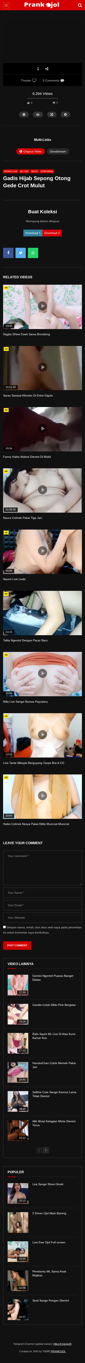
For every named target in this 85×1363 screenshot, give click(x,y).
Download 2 (52, 233)
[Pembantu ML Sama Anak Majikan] (18, 1280)
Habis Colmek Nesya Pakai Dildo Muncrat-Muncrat (36, 824)
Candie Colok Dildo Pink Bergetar (54, 1005)
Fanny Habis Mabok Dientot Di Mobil (27, 456)
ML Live (24, 171)
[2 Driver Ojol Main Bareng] (18, 1222)
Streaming (47, 171)
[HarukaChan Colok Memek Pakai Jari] (18, 1072)
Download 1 (33, 233)
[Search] (80, 5)
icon (42, 305)
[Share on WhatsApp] (33, 253)
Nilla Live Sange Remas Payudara (25, 701)
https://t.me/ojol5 (62, 1344)
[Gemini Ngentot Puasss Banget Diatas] (18, 985)
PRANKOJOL (58, 1351)
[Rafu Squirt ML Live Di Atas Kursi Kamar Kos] (18, 1043)
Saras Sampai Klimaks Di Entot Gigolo (28, 395)
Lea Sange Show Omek (47, 1184)
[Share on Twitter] (20, 253)
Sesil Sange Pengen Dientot (50, 1300)
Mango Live (10, 171)
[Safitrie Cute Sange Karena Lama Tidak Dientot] (18, 1101)
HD (6, 288)
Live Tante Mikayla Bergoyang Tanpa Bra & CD (33, 763)
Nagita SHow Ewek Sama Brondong (26, 334)
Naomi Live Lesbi (14, 579)
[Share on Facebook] (8, 253)
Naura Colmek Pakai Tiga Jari (22, 517)
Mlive (34, 171)
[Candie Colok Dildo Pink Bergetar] (18, 1014)
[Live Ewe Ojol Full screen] (18, 1251)
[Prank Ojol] (42, 5)
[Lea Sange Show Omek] (18, 1193)
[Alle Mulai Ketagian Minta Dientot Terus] (18, 1130)
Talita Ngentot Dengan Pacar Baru (25, 640)
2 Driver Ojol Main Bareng (49, 1213)
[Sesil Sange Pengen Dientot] (18, 1309)
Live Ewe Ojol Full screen (48, 1242)
